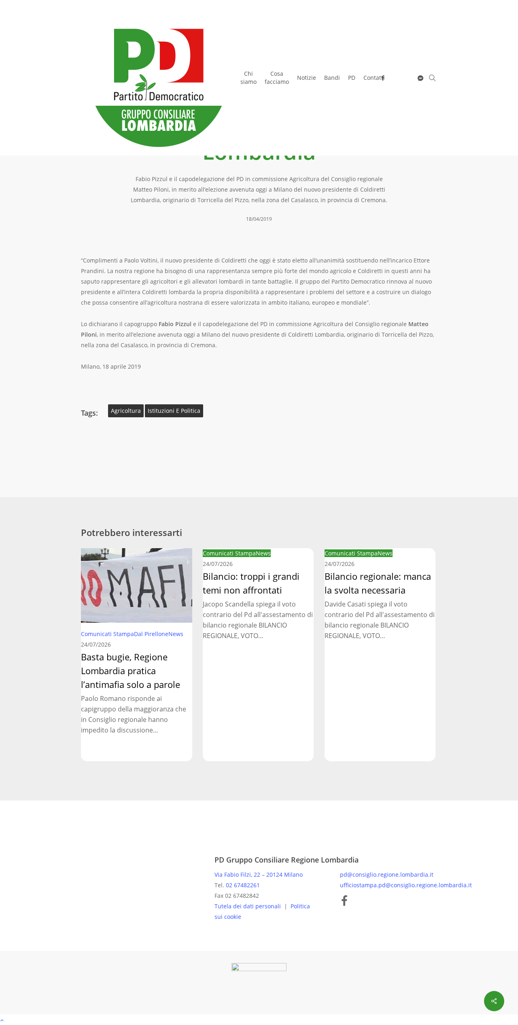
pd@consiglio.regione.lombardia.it (386, 874)
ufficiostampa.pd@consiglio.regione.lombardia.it (406, 885)
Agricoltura (126, 410)
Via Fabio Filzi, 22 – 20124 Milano (258, 874)
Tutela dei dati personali (248, 906)
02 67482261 (243, 885)
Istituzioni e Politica (174, 410)
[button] (259, 1019)
